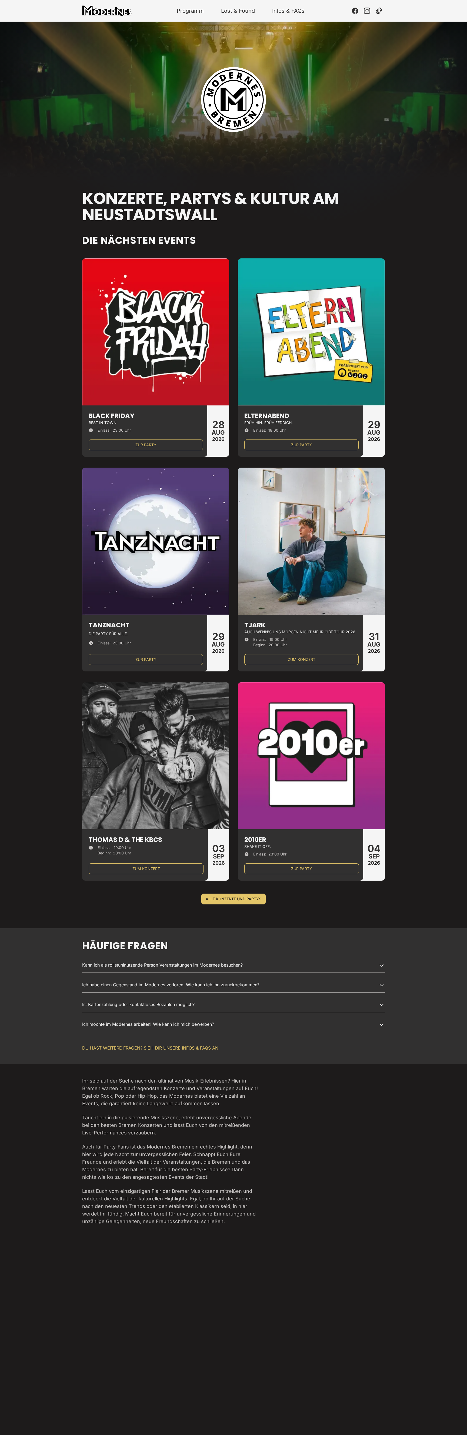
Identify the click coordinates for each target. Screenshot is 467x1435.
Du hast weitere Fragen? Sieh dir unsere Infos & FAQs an (150, 1048)
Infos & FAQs (288, 11)
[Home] (107, 10)
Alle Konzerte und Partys (233, 899)
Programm (190, 11)
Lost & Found (238, 11)
